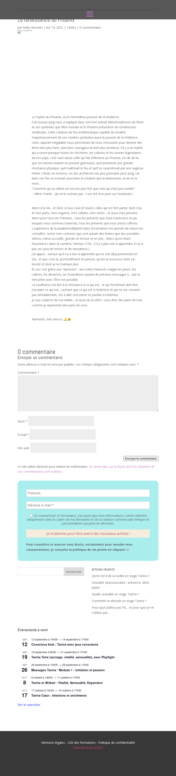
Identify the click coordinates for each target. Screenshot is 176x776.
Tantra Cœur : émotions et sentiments (59, 695)
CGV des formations (82, 743)
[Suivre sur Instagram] (80, 763)
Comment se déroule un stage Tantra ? (119, 601)
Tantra (71, 27)
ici (127, 550)
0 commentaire (90, 27)
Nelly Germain (32, 27)
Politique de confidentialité (116, 743)
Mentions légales (53, 743)
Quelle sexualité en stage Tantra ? (115, 594)
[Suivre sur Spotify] (96, 763)
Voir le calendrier (29, 704)
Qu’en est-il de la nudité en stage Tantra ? (120, 576)
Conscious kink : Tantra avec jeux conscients (64, 644)
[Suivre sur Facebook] (65, 763)
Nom (22, 421)
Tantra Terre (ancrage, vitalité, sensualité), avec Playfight (73, 657)
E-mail (23, 435)
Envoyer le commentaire (141, 458)
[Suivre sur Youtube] (111, 763)
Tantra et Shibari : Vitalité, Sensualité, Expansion (67, 682)
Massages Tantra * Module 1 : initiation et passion (68, 670)
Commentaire (28, 372)
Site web (23, 448)
